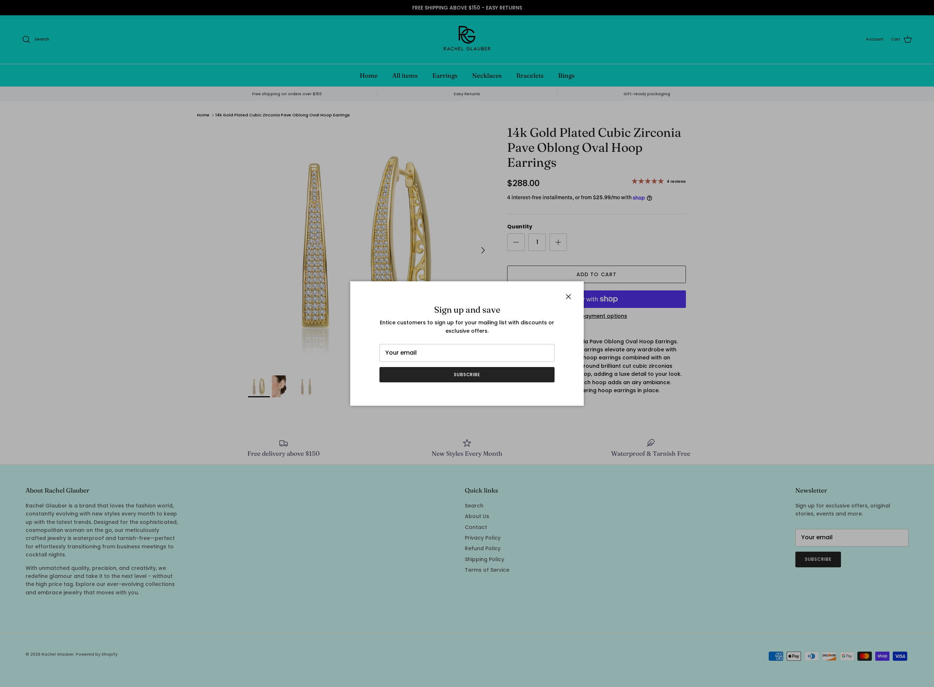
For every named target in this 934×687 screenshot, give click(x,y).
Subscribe (467, 374)
